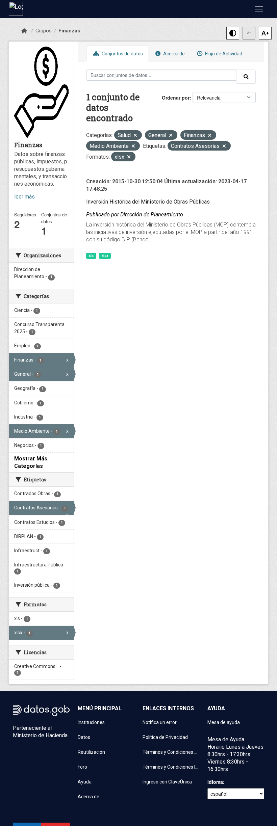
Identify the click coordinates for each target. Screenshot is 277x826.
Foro (82, 767)
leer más (24, 196)
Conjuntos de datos (122, 53)
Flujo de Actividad (223, 53)
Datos (84, 737)
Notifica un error (160, 722)
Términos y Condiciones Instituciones (171, 767)
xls (91, 256)
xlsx (105, 256)
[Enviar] (246, 77)
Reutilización (91, 752)
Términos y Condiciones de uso (171, 752)
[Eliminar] (135, 136)
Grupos (43, 31)
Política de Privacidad (165, 737)
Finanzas (69, 31)
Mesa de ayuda (223, 722)
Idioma (215, 781)
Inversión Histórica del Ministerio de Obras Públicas (148, 201)
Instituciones (91, 722)
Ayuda (85, 781)
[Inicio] (24, 31)
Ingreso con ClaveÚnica (167, 781)
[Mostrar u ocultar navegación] (259, 9)
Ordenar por (176, 97)
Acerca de (173, 53)
